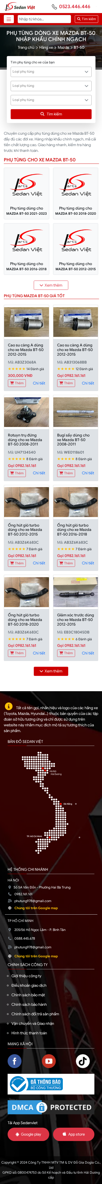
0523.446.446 (74, 7)
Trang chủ (26, 47)
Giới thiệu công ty (26, 975)
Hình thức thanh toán (29, 1033)
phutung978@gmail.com (32, 901)
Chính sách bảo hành (29, 1004)
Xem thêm (53, 285)
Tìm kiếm (88, 19)
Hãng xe (46, 47)
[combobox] (51, 72)
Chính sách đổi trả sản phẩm (35, 1013)
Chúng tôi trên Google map (36, 908)
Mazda (63, 47)
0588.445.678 (24, 938)
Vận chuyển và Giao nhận (32, 1023)
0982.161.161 (23, 894)
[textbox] (48, 72)
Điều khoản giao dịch (29, 985)
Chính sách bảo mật (28, 994)
